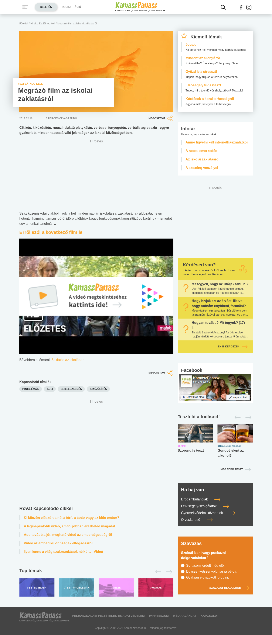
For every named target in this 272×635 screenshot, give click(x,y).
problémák (30, 389)
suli (50, 389)
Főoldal (23, 23)
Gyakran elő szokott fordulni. (207, 577)
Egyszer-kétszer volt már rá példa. (211, 571)
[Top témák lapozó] (96, 572)
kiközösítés (98, 389)
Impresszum (159, 615)
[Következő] (168, 572)
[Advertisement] (96, 453)
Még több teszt (232, 469)
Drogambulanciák (195, 499)
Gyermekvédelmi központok (202, 513)
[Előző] (157, 572)
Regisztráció (71, 7)
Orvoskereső (191, 519)
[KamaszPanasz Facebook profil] (215, 387)
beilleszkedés (71, 389)
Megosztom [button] (157, 118)
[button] (241, 7)
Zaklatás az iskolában (67, 360)
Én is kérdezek (228, 346)
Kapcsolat (210, 615)
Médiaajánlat (184, 615)
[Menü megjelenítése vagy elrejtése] (25, 7)
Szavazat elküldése (225, 587)
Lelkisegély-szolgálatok (199, 506)
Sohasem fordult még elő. (205, 565)
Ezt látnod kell (47, 23)
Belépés (46, 7)
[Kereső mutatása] (223, 7)
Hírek (33, 23)
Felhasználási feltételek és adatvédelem (108, 615)
